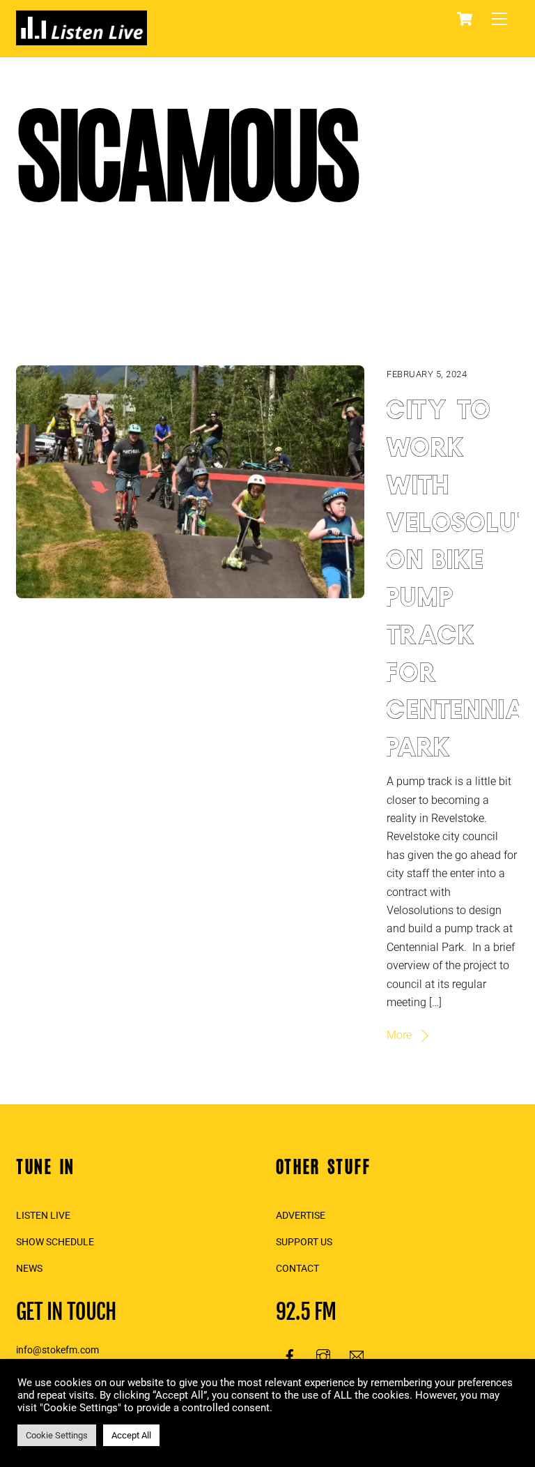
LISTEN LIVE (43, 1216)
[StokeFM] (81, 39)
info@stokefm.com (57, 1350)
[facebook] (290, 1355)
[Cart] (465, 19)
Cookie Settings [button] (57, 1435)
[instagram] (323, 1355)
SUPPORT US (304, 1242)
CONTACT (297, 1269)
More (399, 1035)
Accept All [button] (131, 1435)
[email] (357, 1355)
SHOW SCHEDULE (55, 1242)
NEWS (29, 1269)
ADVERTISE (300, 1216)
